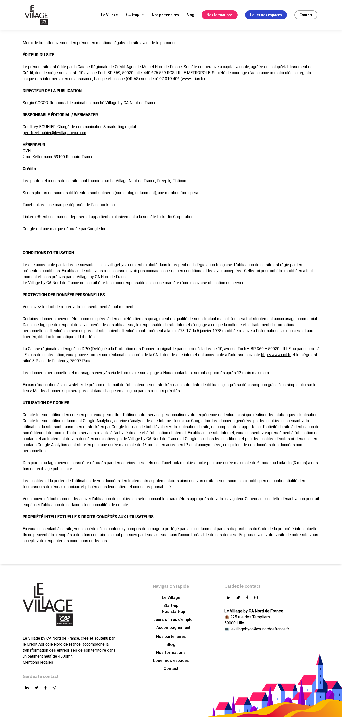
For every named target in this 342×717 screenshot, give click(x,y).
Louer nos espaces (171, 660)
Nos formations (171, 652)
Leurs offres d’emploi (173, 619)
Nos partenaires (171, 636)
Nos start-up (173, 611)
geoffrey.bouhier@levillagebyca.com (54, 132)
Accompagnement (173, 627)
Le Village (171, 597)
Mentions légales (38, 662)
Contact (171, 668)
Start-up (170, 605)
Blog (171, 644)
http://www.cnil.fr (276, 354)
